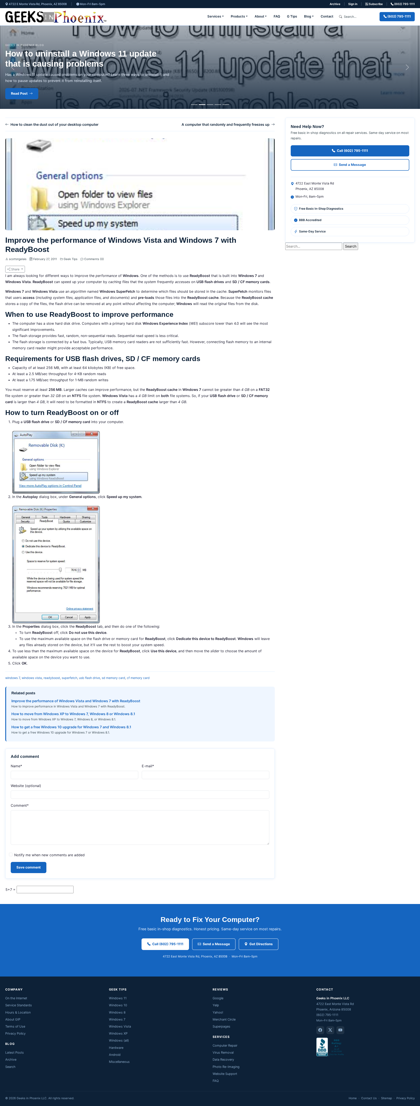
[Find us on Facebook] (320, 1030)
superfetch (69, 678)
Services (214, 16)
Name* (16, 766)
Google (218, 998)
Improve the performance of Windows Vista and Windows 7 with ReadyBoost (75, 701)
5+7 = (10, 889)
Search (10, 1067)
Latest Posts (14, 1052)
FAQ (277, 16)
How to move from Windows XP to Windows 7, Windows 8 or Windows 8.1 (73, 714)
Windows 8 (117, 1012)
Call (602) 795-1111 (352, 151)
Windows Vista (120, 1026)
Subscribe (375, 4)
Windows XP (118, 1033)
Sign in (352, 4)
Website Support (225, 1074)
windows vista (32, 678)
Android (115, 1054)
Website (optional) (26, 785)
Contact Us (369, 1098)
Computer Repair (225, 1045)
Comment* (20, 805)
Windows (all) (119, 1040)
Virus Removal (223, 1052)
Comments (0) (93, 259)
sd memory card (113, 678)
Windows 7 (117, 1019)
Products (238, 16)
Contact (327, 16)
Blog (307, 16)
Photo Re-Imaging (226, 1067)
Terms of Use (15, 1026)
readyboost (52, 678)
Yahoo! (218, 1012)
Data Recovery (223, 1059)
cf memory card (138, 678)
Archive (335, 4)
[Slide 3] (210, 104)
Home (353, 1098)
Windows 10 (118, 1005)
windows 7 (12, 678)
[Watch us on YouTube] (340, 1030)
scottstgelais (17, 259)
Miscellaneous (119, 1061)
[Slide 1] (194, 104)
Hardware (116, 1047)
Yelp (216, 1005)
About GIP (12, 1019)
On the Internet (16, 998)
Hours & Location (18, 1012)
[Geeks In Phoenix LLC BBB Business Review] (330, 1047)
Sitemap (386, 1098)
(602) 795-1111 (404, 4)
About (259, 16)
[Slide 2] (202, 104)
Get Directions (261, 944)
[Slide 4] (218, 104)
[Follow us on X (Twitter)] (330, 1030)
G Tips (292, 16)
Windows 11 (118, 998)
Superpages (221, 1026)
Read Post (19, 93)
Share (15, 269)
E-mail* (148, 766)
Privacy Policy (15, 1033)
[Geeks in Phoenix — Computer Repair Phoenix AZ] (55, 16)
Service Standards (18, 1005)
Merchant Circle (224, 1019)
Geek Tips (70, 259)
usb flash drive (89, 678)
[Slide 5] (225, 104)
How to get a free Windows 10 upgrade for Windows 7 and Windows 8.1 (71, 727)
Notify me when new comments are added (49, 855)
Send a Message (352, 165)
